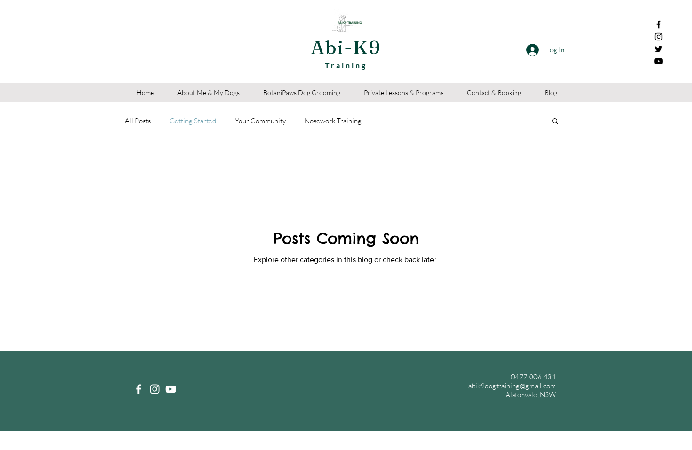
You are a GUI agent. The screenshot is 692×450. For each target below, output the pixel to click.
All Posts (138, 120)
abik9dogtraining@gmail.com (512, 385)
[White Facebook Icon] (138, 389)
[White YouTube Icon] (170, 389)
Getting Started (192, 120)
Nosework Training (333, 120)
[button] (555, 122)
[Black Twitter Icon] (658, 49)
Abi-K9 (346, 47)
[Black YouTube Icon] (658, 61)
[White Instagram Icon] (154, 389)
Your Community (260, 120)
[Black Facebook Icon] (658, 24)
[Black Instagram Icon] (658, 37)
